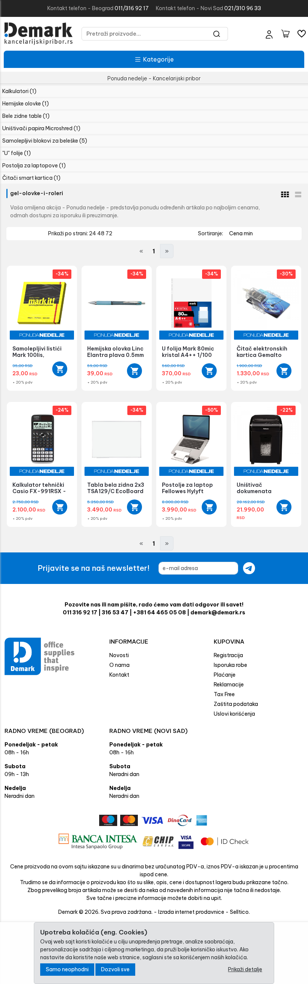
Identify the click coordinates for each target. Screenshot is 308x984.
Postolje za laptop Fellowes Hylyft (187, 488)
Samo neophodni (67, 969)
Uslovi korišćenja (234, 713)
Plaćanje (225, 674)
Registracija (228, 655)
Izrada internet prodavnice (191, 912)
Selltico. (240, 912)
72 (109, 233)
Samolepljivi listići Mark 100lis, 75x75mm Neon (37, 355)
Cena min (241, 233)
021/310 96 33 (242, 8)
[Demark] (38, 34)
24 (93, 233)
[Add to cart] (134, 370)
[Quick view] (59, 368)
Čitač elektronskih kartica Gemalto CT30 (262, 355)
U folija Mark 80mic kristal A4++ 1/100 (188, 351)
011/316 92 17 (132, 8)
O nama (119, 665)
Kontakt (119, 674)
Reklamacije (229, 684)
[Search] (217, 34)
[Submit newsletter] (249, 568)
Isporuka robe (230, 665)
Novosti (119, 655)
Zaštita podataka (236, 704)
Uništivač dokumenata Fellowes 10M (254, 491)
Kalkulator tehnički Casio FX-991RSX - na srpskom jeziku (39, 491)
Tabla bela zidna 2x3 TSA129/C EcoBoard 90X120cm (115, 491)
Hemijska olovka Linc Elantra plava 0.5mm (115, 351)
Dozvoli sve (115, 969)
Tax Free (224, 694)
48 (101, 233)
